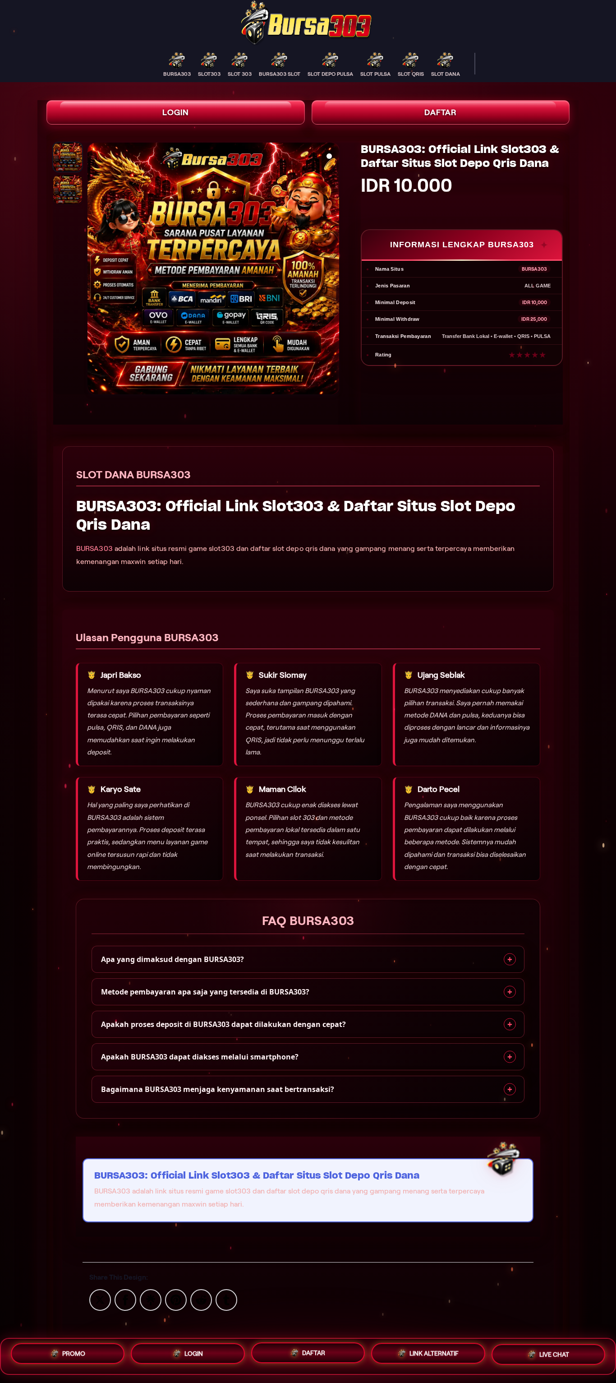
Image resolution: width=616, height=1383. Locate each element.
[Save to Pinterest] (176, 1299)
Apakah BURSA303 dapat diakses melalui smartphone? (200, 1057)
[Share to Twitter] (100, 1299)
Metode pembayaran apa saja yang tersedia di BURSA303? (205, 992)
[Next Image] (332, 269)
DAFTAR (440, 112)
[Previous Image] (94, 269)
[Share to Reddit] (201, 1299)
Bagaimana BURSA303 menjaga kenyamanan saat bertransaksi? (217, 1089)
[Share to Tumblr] (226, 1299)
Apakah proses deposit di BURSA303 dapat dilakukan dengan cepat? (223, 1024)
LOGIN (175, 112)
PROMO (73, 1352)
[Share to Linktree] (150, 1299)
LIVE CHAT (554, 1355)
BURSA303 (94, 548)
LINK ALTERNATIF (434, 1354)
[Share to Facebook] (125, 1299)
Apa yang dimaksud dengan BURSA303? (172, 959)
